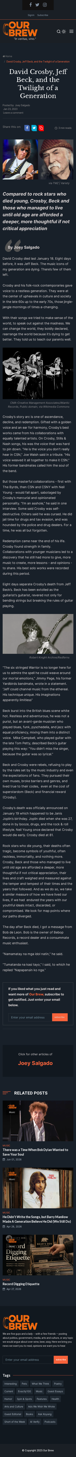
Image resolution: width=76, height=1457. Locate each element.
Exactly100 (24, 1391)
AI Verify (35, 1421)
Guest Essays (55, 1391)
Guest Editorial (12, 1414)
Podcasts (50, 1421)
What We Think (40, 1383)
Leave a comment (13, 112)
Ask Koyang (45, 1414)
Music (39, 1391)
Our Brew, (36, 994)
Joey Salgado (22, 105)
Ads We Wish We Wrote (41, 1406)
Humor (8, 1398)
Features (42, 1398)
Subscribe (42, 15)
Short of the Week (14, 1421)
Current (8, 1391)
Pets (24, 1383)
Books (29, 1414)
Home (8, 56)
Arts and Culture (13, 1406)
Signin (31, 15)
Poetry (58, 1383)
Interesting (10, 1383)
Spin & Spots (24, 1398)
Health (55, 1398)
